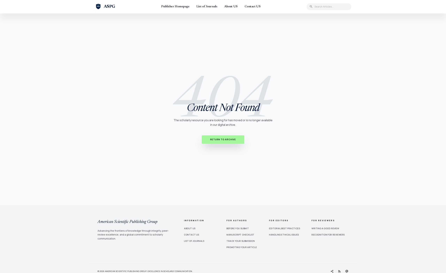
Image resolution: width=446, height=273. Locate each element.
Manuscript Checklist (240, 234)
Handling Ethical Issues (284, 234)
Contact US (253, 6)
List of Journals (206, 6)
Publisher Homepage (175, 6)
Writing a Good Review (325, 228)
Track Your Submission (240, 241)
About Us (189, 228)
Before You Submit (237, 228)
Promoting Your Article (241, 247)
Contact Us (191, 234)
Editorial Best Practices (284, 228)
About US (230, 6)
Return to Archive (223, 139)
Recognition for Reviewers (328, 234)
